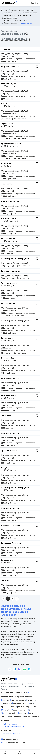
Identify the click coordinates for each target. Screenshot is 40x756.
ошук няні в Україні (9, 740)
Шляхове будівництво (10, 271)
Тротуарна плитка (9, 283)
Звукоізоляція (7, 123)
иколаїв (5, 710)
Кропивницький (7, 707)
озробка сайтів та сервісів (13, 743)
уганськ (20, 707)
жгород (22, 713)
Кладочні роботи (8, 218)
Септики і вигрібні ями (10, 201)
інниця (4, 700)
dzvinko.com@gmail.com (12, 734)
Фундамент (6, 49)
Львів (34, 707)
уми (3, 713)
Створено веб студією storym (15, 692)
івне (30, 710)
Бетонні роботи (8, 238)
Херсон (4, 716)
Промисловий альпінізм (11, 143)
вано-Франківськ (19, 703)
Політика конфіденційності (13, 726)
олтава (22, 710)
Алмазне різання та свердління (15, 259)
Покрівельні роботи (10, 66)
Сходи (4, 104)
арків (30, 713)
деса (14, 710)
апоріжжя (6, 703)
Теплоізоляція (7, 184)
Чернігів (35, 716)
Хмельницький (15, 716)
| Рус (34, 3)
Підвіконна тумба (8, 84)
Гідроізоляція (7, 163)
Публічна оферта (10, 724)
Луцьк (28, 707)
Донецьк (21, 700)
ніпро (12, 700)
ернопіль (12, 713)
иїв (31, 703)
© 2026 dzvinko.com (9, 684)
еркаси (26, 716)
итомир (30, 700)
